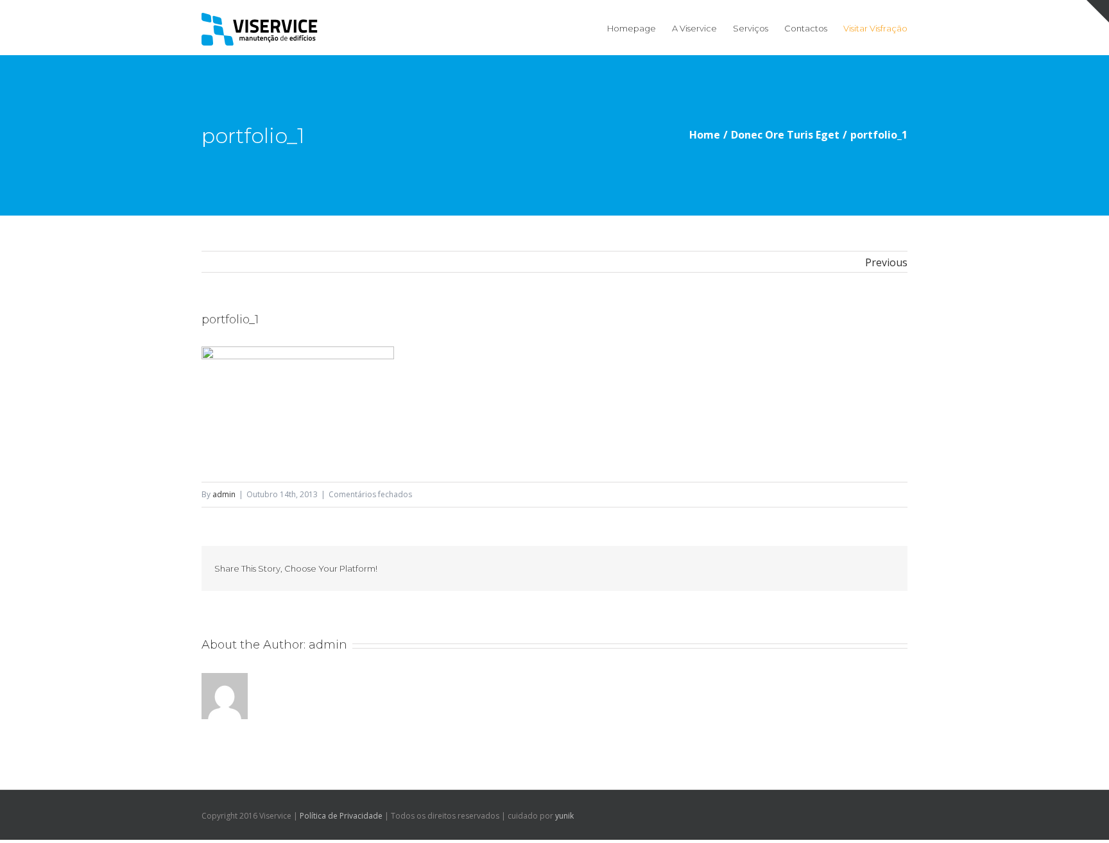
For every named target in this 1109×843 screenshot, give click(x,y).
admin (224, 494)
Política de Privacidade (341, 815)
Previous (886, 262)
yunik (564, 815)
